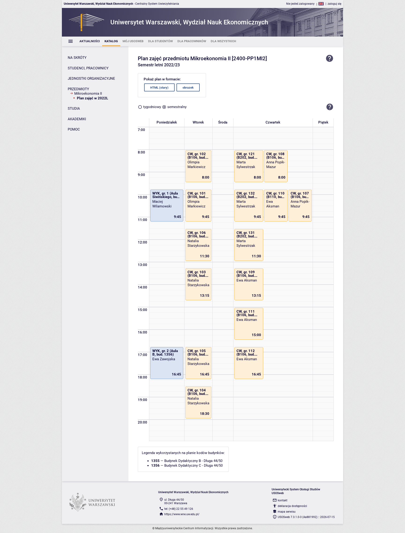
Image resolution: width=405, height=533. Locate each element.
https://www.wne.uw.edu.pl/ (181, 514)
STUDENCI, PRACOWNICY (88, 68)
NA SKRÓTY (77, 58)
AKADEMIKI (77, 119)
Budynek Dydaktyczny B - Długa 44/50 (193, 461)
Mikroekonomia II (88, 93)
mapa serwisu (287, 511)
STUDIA (74, 108)
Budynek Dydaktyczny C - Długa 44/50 (193, 465)
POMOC (74, 129)
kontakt (282, 500)
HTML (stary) (159, 87)
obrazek (188, 87)
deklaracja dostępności (292, 506)
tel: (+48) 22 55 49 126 (178, 508)
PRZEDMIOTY (78, 89)
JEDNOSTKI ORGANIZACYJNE (91, 78)
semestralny (177, 107)
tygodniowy (152, 107)
